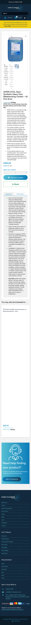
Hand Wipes (4, 547)
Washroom (4, 536)
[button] (25, 36)
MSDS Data (4, 502)
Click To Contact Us (12, 479)
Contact (4, 525)
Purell (3, 578)
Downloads (4, 522)
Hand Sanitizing (5, 538)
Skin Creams (4, 544)
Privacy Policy (5, 511)
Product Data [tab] (19, 194)
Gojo (3, 572)
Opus (3, 575)
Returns (3, 505)
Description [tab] (9, 194)
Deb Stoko (4, 569)
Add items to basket (17, 177)
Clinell (3, 563)
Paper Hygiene (5, 550)
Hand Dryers (4, 553)
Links (3, 520)
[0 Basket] (17, 18)
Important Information (7, 508)
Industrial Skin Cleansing (7, 541)
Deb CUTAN (5, 566)
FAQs (3, 517)
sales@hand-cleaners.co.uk (13, 592)
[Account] (8, 18)
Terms (3, 514)
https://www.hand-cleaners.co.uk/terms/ (12, 609)
